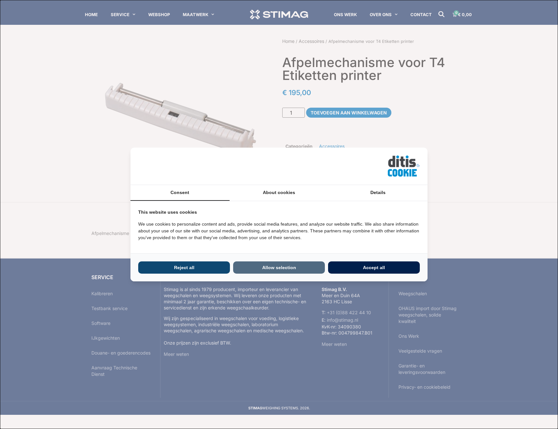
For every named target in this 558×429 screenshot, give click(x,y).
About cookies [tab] (279, 192)
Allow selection (279, 267)
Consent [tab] (179, 192)
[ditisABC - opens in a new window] (404, 166)
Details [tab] (378, 192)
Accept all (374, 267)
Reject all (184, 267)
